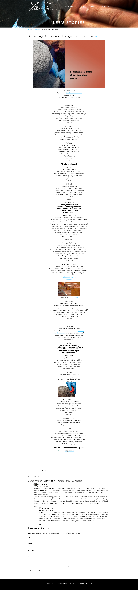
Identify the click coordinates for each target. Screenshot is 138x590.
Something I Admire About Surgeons (52, 36)
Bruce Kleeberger (42, 484)
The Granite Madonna (74, 93)
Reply (35, 506)
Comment (32, 557)
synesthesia (69, 205)
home (29, 29)
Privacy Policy (86, 583)
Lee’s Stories (81, 6)
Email (30, 543)
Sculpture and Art (36, 29)
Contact (103, 6)
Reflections (74, 297)
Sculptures (69, 6)
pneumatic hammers (80, 268)
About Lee (93, 6)
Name (30, 537)
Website (31, 550)
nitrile (70, 329)
